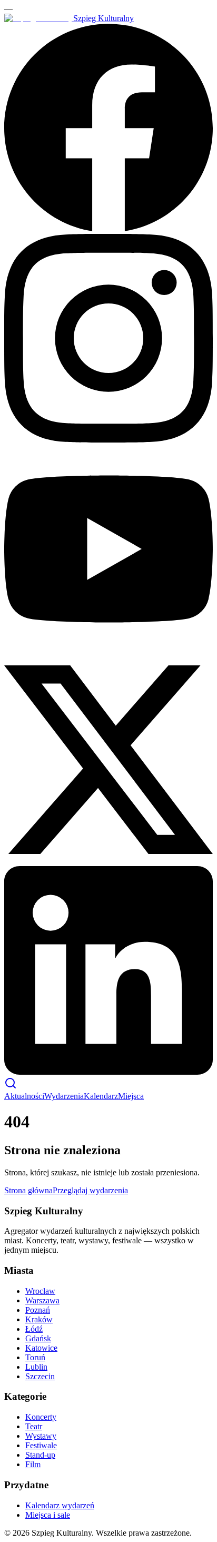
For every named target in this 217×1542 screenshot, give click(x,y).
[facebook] (108, 228)
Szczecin (40, 1376)
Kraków (39, 1319)
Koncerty (40, 1416)
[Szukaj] (10, 1086)
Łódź (34, 1328)
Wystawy (40, 1435)
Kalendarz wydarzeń (59, 1505)
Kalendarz (101, 1096)
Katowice (41, 1347)
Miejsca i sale (47, 1514)
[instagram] (108, 439)
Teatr (33, 1426)
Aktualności (24, 1096)
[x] (108, 861)
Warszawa (42, 1300)
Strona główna (28, 1190)
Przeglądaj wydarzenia (90, 1190)
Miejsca (131, 1096)
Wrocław (40, 1290)
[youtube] (108, 650)
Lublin (36, 1366)
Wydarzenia (64, 1096)
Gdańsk (38, 1338)
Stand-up (40, 1454)
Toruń (35, 1357)
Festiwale (41, 1445)
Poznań (37, 1309)
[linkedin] (108, 1071)
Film (33, 1464)
